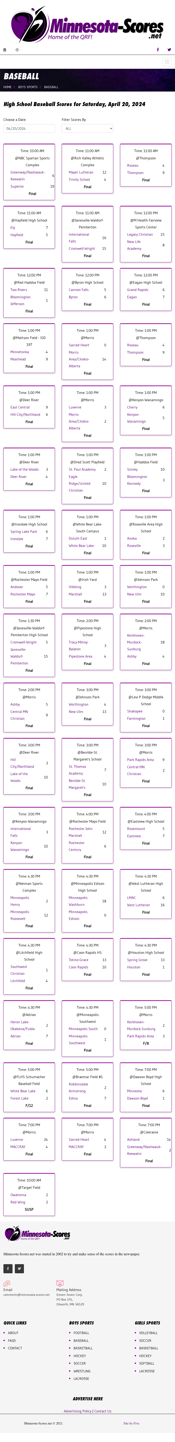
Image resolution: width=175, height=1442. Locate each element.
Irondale (16, 538)
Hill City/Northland (25, 414)
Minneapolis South (83, 1028)
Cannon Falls (79, 289)
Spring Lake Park (23, 531)
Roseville (134, 545)
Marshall (75, 594)
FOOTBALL (81, 1333)
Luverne (75, 407)
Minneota (134, 1091)
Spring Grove (137, 959)
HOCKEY (80, 1356)
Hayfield (16, 234)
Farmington (136, 718)
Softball (146, 1363)
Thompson (135, 172)
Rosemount (136, 828)
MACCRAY (18, 1146)
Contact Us (102, 1411)
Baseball (51, 87)
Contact (15, 1348)
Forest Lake (19, 1098)
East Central (20, 407)
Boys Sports (28, 87)
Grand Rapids (137, 289)
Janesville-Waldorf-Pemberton (19, 656)
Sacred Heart (79, 345)
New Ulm (134, 594)
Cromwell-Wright (82, 248)
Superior (17, 186)
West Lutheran (138, 905)
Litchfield (17, 980)
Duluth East (78, 538)
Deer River (18, 476)
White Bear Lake (81, 545)
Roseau (133, 165)
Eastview (134, 836)
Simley (132, 469)
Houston (133, 967)
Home (7, 87)
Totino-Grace (78, 959)
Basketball (148, 1348)
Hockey (145, 1356)
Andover (16, 586)
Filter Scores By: (74, 119)
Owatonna (18, 1194)
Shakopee (134, 711)
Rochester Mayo (22, 594)
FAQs (12, 1340)
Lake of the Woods (24, 469)
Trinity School (79, 179)
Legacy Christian (140, 234)
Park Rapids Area (140, 759)
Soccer (80, 1363)
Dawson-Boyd (137, 1098)
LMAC (131, 897)
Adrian (15, 1036)
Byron (73, 297)
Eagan (132, 297)
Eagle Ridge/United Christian (79, 483)
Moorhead (18, 359)
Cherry (132, 407)
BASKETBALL (83, 1348)
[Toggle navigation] (167, 61)
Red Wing (17, 1202)
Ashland (133, 1139)
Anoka (132, 538)
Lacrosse (81, 1378)
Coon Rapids (78, 967)
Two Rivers (18, 289)
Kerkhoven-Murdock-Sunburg (136, 642)
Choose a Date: (14, 119)
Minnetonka (19, 352)
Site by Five (131, 1423)
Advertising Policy (77, 1411)
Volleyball (148, 1333)
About (13, 1333)
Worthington (137, 586)
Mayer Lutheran (81, 172)
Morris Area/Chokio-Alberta (79, 359)
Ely (12, 227)
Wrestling (82, 1371)
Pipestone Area (80, 656)
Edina (73, 1098)
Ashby (131, 656)
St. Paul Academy (82, 469)
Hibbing (75, 586)
